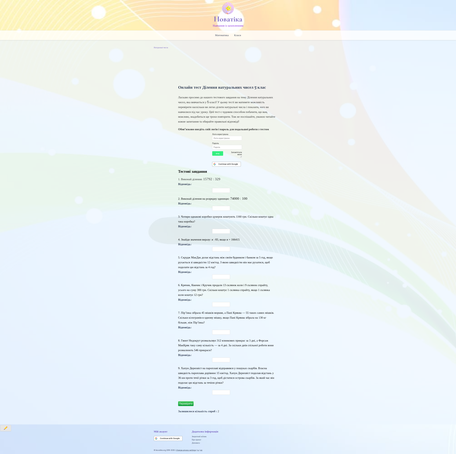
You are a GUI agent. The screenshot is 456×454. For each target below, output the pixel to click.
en (201, 450)
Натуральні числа (161, 47)
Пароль (215, 143)
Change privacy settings (186, 450)
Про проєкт (196, 439)
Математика (222, 35)
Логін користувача (220, 134)
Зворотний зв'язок (199, 436)
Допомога (196, 443)
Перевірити (185, 403)
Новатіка (228, 19)
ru (198, 450)
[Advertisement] (228, 67)
